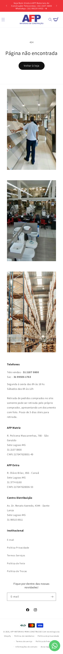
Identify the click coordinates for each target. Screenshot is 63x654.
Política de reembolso (24, 636)
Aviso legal (46, 647)
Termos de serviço (24, 641)
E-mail (10, 539)
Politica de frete (16, 563)
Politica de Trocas (17, 571)
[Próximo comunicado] (56, 6)
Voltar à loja (31, 65)
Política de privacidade (48, 636)
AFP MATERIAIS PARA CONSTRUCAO (26, 631)
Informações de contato (26, 647)
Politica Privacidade (18, 547)
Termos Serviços (16, 555)
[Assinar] (52, 597)
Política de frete (43, 641)
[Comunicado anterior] (6, 6)
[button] (50, 19)
